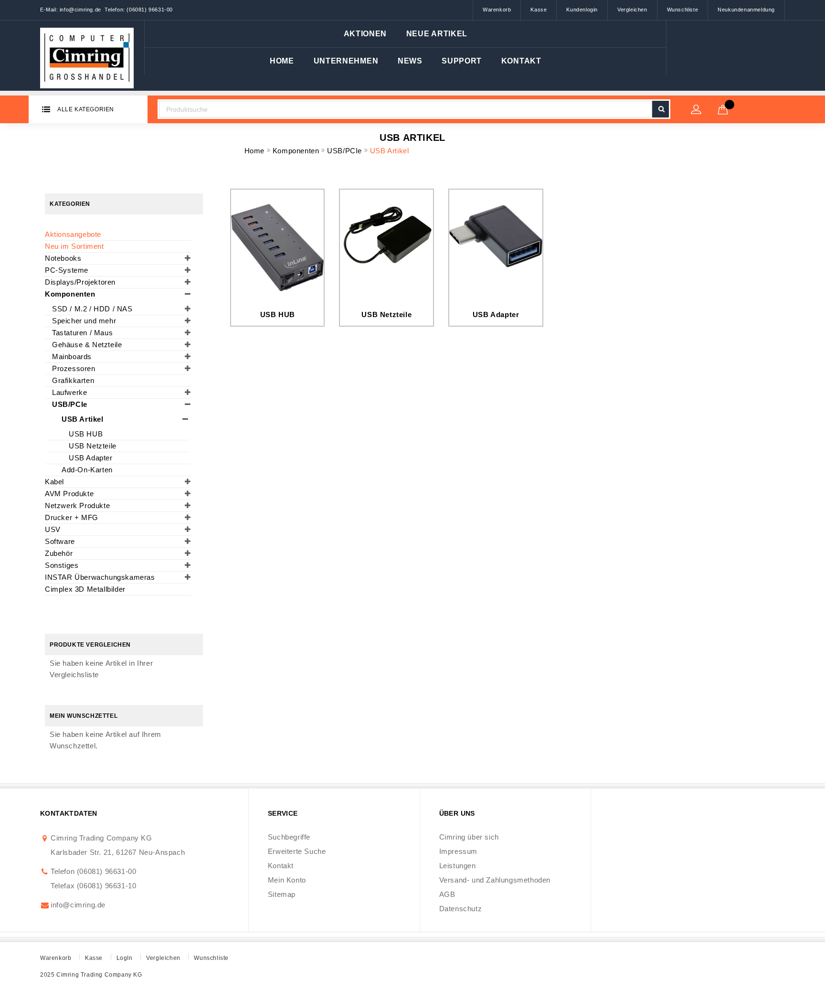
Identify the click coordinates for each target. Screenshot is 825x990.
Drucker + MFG (71, 517)
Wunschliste (682, 9)
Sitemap (282, 894)
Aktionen (365, 34)
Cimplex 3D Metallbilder (85, 589)
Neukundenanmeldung (746, 9)
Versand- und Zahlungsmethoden (494, 880)
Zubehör (59, 553)
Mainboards (72, 356)
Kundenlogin (582, 9)
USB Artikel (83, 419)
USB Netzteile (386, 314)
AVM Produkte (69, 494)
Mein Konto (287, 880)
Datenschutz (460, 909)
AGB (447, 894)
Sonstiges (61, 565)
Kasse (538, 9)
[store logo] (87, 56)
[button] (346, 61)
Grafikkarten (73, 380)
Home (282, 61)
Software (60, 541)
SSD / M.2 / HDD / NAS (92, 309)
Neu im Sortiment (74, 246)
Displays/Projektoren (80, 282)
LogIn (124, 958)
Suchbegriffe (289, 837)
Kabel (54, 482)
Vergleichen (632, 9)
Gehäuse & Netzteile (87, 345)
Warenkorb (497, 9)
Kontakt (521, 61)
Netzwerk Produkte (77, 505)
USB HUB (277, 314)
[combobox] (405, 109)
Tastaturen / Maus (82, 333)
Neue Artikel (436, 34)
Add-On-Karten (87, 470)
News (410, 61)
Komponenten (297, 151)
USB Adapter (496, 314)
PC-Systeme (66, 270)
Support (462, 61)
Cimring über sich (469, 837)
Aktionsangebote (73, 234)
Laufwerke (69, 392)
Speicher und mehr (84, 321)
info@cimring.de (78, 905)
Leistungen (457, 866)
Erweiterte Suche (297, 851)
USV (53, 529)
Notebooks (63, 258)
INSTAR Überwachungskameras (100, 577)
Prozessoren (73, 368)
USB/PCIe (345, 151)
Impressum (458, 851)
